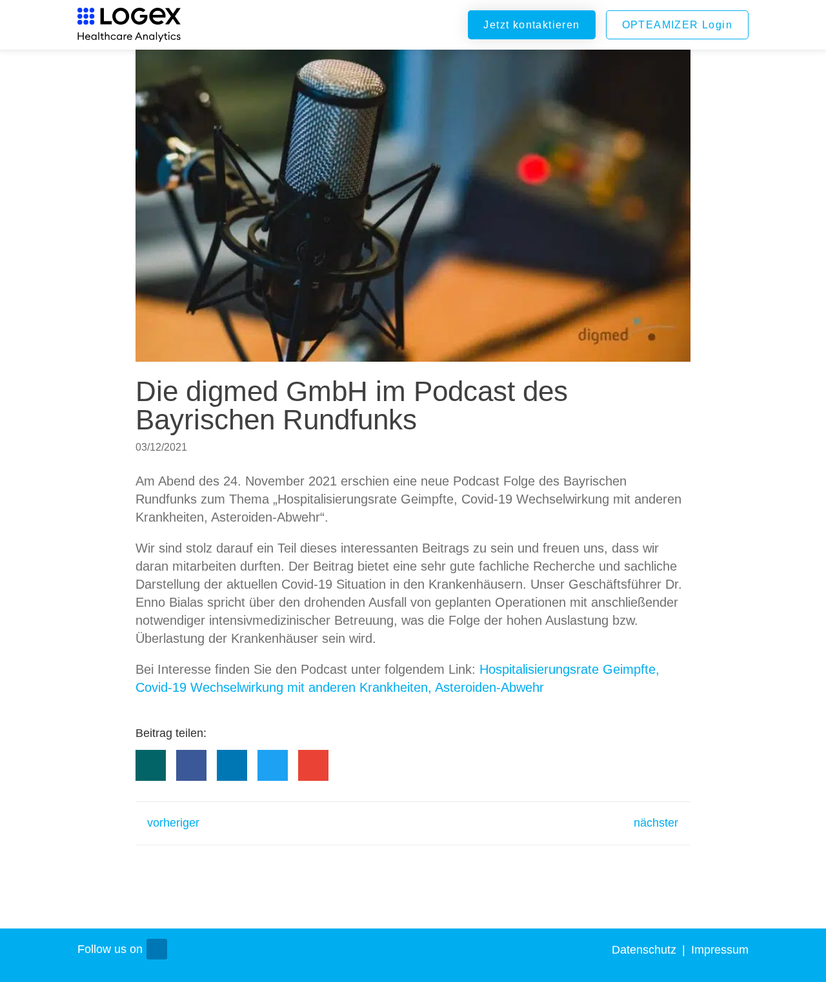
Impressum (720, 949)
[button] (151, 765)
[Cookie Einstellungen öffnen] (797, 965)
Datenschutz (646, 949)
